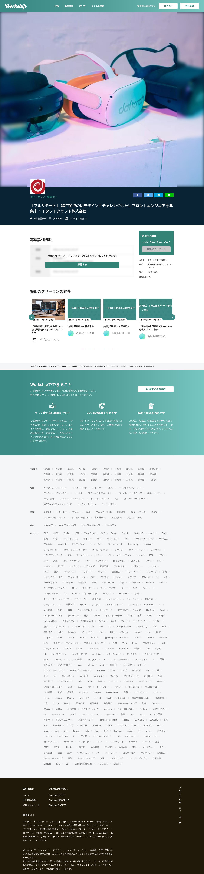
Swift (164, 626)
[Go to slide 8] (112, 348)
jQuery (47, 709)
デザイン (119, 550)
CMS (102, 533)
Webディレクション (116, 698)
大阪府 (59, 469)
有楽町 (57, 747)
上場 (157, 742)
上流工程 (81, 747)
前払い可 (76, 512)
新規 (160, 676)
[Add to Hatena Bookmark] (158, 195)
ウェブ (123, 670)
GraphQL (48, 637)
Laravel (140, 555)
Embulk (47, 764)
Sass (80, 665)
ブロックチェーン (86, 720)
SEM (46, 659)
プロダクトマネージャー (95, 643)
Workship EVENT (57, 795)
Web (124, 643)
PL (45, 714)
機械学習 (70, 604)
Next (60, 637)
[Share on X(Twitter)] (148, 195)
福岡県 (106, 469)
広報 (110, 488)
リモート (102, 571)
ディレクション (51, 550)
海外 (163, 643)
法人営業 (135, 560)
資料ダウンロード (31, 805)
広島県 (94, 469)
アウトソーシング (90, 709)
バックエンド (70, 571)
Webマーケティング (144, 539)
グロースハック (113, 654)
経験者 (70, 692)
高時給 (102, 621)
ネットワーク (58, 714)
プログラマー (148, 747)
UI (91, 544)
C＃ (97, 753)
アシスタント (82, 555)
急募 (88, 512)
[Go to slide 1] (81, 348)
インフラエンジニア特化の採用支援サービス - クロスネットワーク (54, 829)
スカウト (48, 566)
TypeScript (109, 637)
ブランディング (90, 593)
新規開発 (148, 676)
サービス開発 (156, 714)
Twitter (109, 725)
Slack (100, 544)
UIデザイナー (84, 742)
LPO (80, 681)
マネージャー (111, 753)
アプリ (61, 566)
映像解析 (108, 703)
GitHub (59, 709)
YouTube (122, 725)
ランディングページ (120, 659)
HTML (162, 555)
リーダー (71, 725)
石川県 (153, 480)
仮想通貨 (160, 698)
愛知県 (129, 469)
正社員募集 (116, 517)
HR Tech (150, 582)
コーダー (109, 648)
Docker (66, 533)
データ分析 (131, 654)
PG (161, 747)
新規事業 (121, 512)
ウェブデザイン (59, 654)
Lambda (57, 725)
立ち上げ (146, 577)
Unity (149, 615)
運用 (56, 571)
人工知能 (48, 610)
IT (153, 588)
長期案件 (155, 512)
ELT (67, 764)
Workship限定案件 (83, 764)
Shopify (97, 692)
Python (83, 604)
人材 (92, 577)
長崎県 (70, 480)
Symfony (108, 709)
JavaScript (133, 604)
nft (139, 731)
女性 (102, 758)
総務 (137, 593)
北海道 (82, 474)
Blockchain (63, 736)
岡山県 (59, 480)
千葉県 (47, 474)
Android (163, 637)
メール (91, 665)
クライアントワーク (53, 555)
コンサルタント (113, 599)
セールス (78, 493)
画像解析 (80, 703)
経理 (106, 731)
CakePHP (123, 648)
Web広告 (163, 539)
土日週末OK (100, 517)
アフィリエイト (65, 665)
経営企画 (96, 599)
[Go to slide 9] (117, 348)
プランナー (137, 566)
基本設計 (109, 747)
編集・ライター (154, 493)
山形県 (141, 469)
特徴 (57, 6)
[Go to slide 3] (90, 348)
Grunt (46, 731)
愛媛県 (94, 474)
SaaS (162, 610)
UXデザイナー (131, 736)
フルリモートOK (104, 512)
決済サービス (129, 753)
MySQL (158, 648)
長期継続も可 (86, 621)
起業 (60, 610)
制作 (144, 703)
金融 (46, 703)
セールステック (51, 742)
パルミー (119, 687)
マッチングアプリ (138, 758)
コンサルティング (114, 604)
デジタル (96, 604)
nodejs (58, 698)
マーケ (148, 560)
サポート (99, 555)
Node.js (143, 709)
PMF (144, 588)
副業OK (47, 512)
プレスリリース (131, 676)
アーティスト (88, 632)
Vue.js (124, 621)
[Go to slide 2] (85, 348)
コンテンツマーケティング (82, 566)
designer (117, 731)
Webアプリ (142, 626)
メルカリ (124, 632)
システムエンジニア (102, 736)
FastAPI (133, 742)
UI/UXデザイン (159, 709)
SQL (132, 714)
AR (109, 626)
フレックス (113, 681)
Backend (72, 632)
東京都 (47, 469)
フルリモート (88, 588)
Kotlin (56, 703)
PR (157, 577)
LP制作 (73, 714)
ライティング (113, 539)
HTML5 (67, 648)
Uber (74, 588)
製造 (60, 753)
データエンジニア (52, 604)
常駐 (126, 692)
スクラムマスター (85, 610)
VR (101, 626)
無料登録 (189, 6)
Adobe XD (139, 533)
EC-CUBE (139, 720)
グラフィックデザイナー (75, 550)
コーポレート (123, 593)
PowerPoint (109, 714)
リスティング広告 (150, 654)
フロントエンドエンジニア (72, 498)
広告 (122, 582)
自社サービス (119, 560)
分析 (60, 692)
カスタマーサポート (53, 615)
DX (65, 593)
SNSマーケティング (127, 703)
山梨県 (106, 480)
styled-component (108, 720)
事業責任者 (134, 687)
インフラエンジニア (99, 498)
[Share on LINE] (169, 195)
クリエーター (108, 582)
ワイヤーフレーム (90, 714)
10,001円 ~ (110, 525)
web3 (129, 731)
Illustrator (148, 544)
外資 (86, 615)
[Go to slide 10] (121, 348)
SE (118, 736)
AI (160, 604)
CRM (74, 593)
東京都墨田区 (40, 218)
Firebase (138, 632)
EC (45, 654)
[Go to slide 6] (103, 348)
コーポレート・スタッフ (130, 493)
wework (160, 681)
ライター (87, 539)
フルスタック (149, 643)
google (83, 725)
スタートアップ (138, 512)
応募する (82, 264)
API (89, 687)
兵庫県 (118, 469)
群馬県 (82, 480)
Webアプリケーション (80, 670)
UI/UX (113, 621)
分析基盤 (156, 758)
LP (104, 659)
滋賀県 (106, 474)
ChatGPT (118, 764)
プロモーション (79, 626)
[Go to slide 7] (108, 348)
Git (109, 555)
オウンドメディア (71, 560)
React (82, 637)
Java (80, 687)
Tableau (146, 742)
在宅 (46, 676)
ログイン (168, 6)
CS (54, 676)
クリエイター (140, 692)
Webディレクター (100, 550)
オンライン (146, 753)
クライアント (103, 687)
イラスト (157, 621)
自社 (157, 670)
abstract (147, 725)
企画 (46, 643)
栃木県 (153, 474)
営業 (165, 571)
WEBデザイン (50, 582)
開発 (162, 659)
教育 (139, 615)
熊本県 (141, 480)
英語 (134, 747)
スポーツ (114, 676)
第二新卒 (48, 681)
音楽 (130, 615)
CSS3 (79, 648)
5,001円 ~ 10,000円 (90, 525)
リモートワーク (133, 571)
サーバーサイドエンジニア (56, 599)
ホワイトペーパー (137, 550)
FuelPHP (101, 670)
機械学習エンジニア (141, 698)
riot (65, 731)
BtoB (134, 588)
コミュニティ (68, 676)
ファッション (132, 599)
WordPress (89, 533)
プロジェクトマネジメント (66, 643)
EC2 (151, 555)
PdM (115, 643)
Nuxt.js (67, 703)
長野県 (94, 480)
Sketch (125, 533)
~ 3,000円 (48, 525)
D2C (142, 714)
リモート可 (61, 512)
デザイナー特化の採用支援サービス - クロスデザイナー (82, 825)
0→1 (102, 665)
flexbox (76, 731)
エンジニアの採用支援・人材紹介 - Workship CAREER (81, 833)
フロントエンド (115, 544)
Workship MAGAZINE (59, 800)
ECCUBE (153, 720)
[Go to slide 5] (99, 348)
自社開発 (128, 665)
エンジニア (87, 571)
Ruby (60, 632)
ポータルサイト (51, 648)
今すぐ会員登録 (157, 389)
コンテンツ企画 (51, 593)
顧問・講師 (49, 498)
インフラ (104, 577)
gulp (57, 731)
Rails (90, 681)
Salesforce (149, 604)
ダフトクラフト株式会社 (43, 197)
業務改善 (72, 709)
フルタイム (129, 681)
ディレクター (120, 566)
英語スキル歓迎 (134, 517)
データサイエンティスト (129, 488)
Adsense (96, 725)
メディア (132, 577)
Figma (113, 533)
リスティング (78, 544)
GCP (158, 632)
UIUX (46, 571)
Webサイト (99, 676)
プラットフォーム (76, 577)
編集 (55, 560)
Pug (96, 731)
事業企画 (149, 599)
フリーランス (101, 560)
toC (101, 632)
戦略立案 (161, 753)
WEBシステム (83, 753)
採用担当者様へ (30, 800)
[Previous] (32, 317)
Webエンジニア (152, 687)
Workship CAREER (57, 805)
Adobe (97, 615)
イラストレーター (113, 615)
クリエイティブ (108, 588)
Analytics (96, 654)
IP (74, 736)
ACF (159, 725)
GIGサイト (28, 821)
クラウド (118, 577)
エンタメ (48, 632)
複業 (100, 681)
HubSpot (150, 610)
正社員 (84, 736)
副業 (46, 539)
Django (160, 615)
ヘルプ (26, 795)
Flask (99, 742)
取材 (99, 539)
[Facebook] (180, 817)
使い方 (82, 6)
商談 (70, 758)
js (154, 659)
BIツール (142, 665)
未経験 (137, 648)
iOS (155, 626)
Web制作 (84, 676)
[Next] (172, 317)
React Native (112, 692)
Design (70, 698)
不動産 (47, 720)
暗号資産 (161, 731)
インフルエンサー (64, 720)
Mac (46, 725)
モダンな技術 (68, 621)
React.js (95, 637)
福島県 (141, 474)
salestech (68, 742)
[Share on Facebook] (137, 195)
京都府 (59, 474)
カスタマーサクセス (86, 504)
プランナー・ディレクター (56, 493)
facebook (62, 544)
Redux (47, 698)
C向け (111, 632)
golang (135, 725)
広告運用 (48, 544)
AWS (55, 533)
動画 (94, 582)
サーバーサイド (140, 621)
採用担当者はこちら (146, 6)
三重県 (129, 480)
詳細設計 (48, 753)
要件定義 (95, 747)
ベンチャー (67, 582)
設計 (69, 753)
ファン (155, 692)
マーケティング (79, 488)
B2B (148, 648)
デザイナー (97, 488)
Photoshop (133, 544)
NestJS (125, 720)
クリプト (48, 736)
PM (77, 533)
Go (149, 632)
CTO (69, 610)
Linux (134, 643)
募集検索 (69, 6)
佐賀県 (129, 474)
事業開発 (82, 582)
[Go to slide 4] (94, 348)
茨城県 (70, 469)
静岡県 (70, 474)
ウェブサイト (141, 659)
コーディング (93, 648)
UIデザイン (156, 550)
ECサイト (83, 692)
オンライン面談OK (80, 517)
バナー (124, 588)
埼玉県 (82, 469)
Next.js (71, 637)
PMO (46, 747)
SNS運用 (48, 692)
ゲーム (98, 698)
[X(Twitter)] (180, 822)
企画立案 (116, 571)
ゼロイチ (114, 665)
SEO (127, 539)
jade (87, 731)
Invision (152, 533)
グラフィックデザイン (54, 670)
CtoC (161, 582)
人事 (117, 498)
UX (165, 577)
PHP (46, 533)
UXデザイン (151, 571)
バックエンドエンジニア (55, 488)
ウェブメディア (79, 654)
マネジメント (59, 626)
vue (147, 670)
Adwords (58, 659)
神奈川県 (154, 469)
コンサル (138, 637)
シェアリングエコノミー (55, 588)
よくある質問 (97, 6)
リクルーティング (86, 758)
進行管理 (48, 665)
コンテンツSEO (65, 681)
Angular (155, 703)
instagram (92, 659)
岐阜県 (47, 480)
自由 (113, 670)
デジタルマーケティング (129, 610)
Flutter (151, 637)
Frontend (124, 637)
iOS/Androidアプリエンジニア (58, 504)
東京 (166, 720)
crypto (149, 731)
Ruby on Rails (50, 621)
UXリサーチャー (151, 736)
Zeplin (165, 533)
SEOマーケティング (53, 758)
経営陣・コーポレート (134, 498)
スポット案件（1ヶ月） (55, 517)
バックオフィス (70, 539)
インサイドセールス (53, 577)
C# (93, 626)
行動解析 (94, 703)
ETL (58, 764)
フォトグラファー (110, 504)
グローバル (73, 615)
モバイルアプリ (117, 758)
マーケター (153, 566)
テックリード (106, 610)
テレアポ (107, 593)
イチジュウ (103, 764)
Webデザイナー (124, 626)
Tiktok (68, 747)
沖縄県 (118, 474)
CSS (46, 560)
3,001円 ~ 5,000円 (67, 525)
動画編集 (123, 747)
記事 (46, 626)
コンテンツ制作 (75, 659)
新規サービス (80, 599)
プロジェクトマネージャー (100, 493)
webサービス (145, 681)
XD (69, 555)
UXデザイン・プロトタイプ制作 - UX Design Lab (60, 821)
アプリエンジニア (126, 709)
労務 (55, 539)
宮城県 (118, 480)
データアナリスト (115, 742)
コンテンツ (135, 582)
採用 (159, 560)
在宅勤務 (136, 670)
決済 (70, 687)
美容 (123, 714)
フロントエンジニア (53, 687)
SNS (87, 560)
